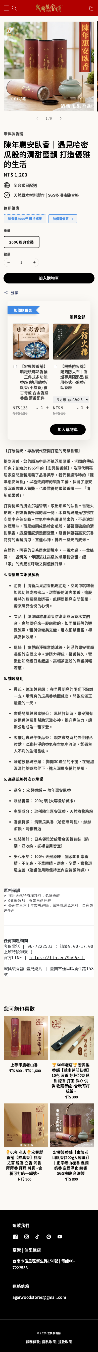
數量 (7, 254)
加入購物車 (49, 277)
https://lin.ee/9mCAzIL (57, 957)
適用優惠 (11, 208)
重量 (7, 230)
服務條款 (33, 1341)
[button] (6, 8)
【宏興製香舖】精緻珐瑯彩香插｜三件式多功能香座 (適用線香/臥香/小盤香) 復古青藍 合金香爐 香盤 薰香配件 (34, 382)
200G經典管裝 (21, 242)
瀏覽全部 (77, 316)
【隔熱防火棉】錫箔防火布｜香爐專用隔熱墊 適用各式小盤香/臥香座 (74, 377)
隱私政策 (49, 1341)
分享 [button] (14, 292)
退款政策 (65, 1341)
